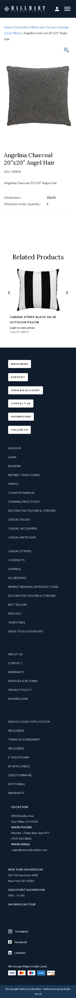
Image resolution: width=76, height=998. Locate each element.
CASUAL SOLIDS (19, 519)
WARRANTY (16, 672)
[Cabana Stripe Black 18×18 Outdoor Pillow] (38, 290)
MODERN (14, 466)
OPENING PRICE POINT (24, 501)
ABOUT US (15, 654)
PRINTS (13, 484)
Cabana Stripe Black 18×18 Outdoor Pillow (33, 319)
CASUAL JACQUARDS (22, 528)
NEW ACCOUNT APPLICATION (29, 721)
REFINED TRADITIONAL (24, 475)
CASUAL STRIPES (19, 551)
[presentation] (9, 293)
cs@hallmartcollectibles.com (29, 850)
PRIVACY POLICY (20, 690)
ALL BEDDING (17, 578)
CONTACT (15, 663)
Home (8, 27)
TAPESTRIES (16, 622)
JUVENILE (14, 569)
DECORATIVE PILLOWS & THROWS (32, 510)
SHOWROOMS (18, 698)
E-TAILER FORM (18, 757)
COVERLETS (16, 560)
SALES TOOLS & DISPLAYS (25, 631)
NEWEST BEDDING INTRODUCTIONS (33, 586)
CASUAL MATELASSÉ (22, 537)
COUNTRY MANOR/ (21, 492)
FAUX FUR (14, 448)
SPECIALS (14, 613)
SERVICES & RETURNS (23, 681)
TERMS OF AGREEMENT (24, 739)
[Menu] (67, 8)
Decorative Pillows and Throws (35, 27)
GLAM (12, 457)
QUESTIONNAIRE (20, 775)
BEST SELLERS (17, 604)
